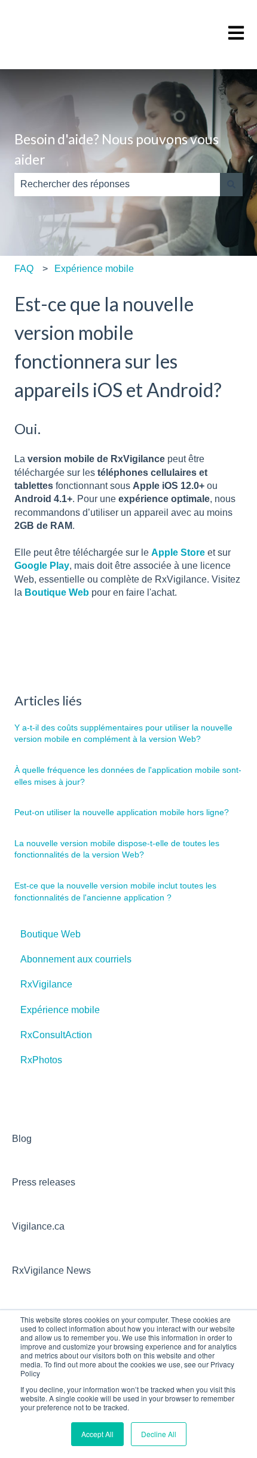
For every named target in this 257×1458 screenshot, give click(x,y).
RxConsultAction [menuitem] (56, 1035)
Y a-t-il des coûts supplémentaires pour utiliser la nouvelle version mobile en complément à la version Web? (123, 733)
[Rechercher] (231, 184)
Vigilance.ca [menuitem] (38, 1226)
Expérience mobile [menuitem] (60, 1010)
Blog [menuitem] (22, 1139)
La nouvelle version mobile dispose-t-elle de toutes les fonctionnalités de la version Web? (116, 849)
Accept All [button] (97, 1434)
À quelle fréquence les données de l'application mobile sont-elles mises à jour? (127, 776)
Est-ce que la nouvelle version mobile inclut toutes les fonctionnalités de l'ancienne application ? (115, 891)
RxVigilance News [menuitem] (51, 1270)
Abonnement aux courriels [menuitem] (75, 959)
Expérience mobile (94, 269)
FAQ (23, 269)
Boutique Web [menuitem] (50, 934)
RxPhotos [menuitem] (41, 1060)
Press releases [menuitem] (43, 1182)
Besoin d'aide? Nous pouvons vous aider (116, 149)
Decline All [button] (158, 1434)
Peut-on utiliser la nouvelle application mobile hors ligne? (121, 812)
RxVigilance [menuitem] (46, 984)
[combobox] (117, 184)
